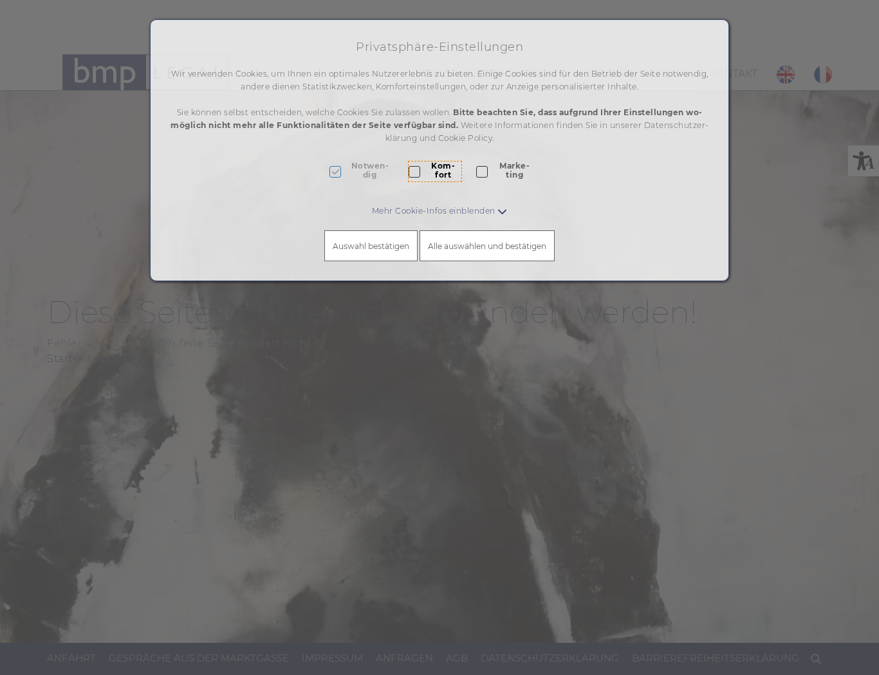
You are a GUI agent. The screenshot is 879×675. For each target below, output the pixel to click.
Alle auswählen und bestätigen (487, 246)
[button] (440, 211)
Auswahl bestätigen (371, 246)
